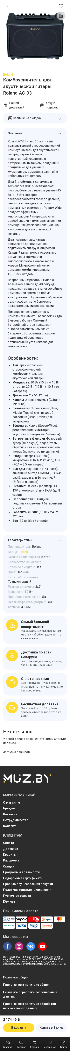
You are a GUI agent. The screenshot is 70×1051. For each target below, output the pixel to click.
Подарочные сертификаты (23, 878)
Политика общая (15, 977)
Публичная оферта (17, 896)
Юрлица (9, 901)
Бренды (9, 808)
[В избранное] (61, 6)
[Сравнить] (61, 16)
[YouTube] (42, 946)
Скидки (8, 866)
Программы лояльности (21, 872)
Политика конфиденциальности (27, 890)
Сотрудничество (15, 820)
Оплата (8, 843)
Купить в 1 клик (51, 1027)
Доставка (10, 849)
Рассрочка (11, 860)
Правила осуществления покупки (28, 884)
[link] (7, 6)
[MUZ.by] (27, 781)
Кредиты (10, 854)
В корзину (18, 1027)
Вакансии (10, 814)
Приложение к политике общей (26, 985)
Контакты (10, 826)
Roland (8, 74)
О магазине (11, 802)
